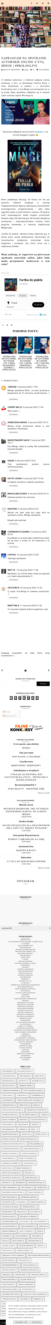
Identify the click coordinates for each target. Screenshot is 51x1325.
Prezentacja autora (25, 1002)
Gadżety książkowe (25, 969)
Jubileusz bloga (25, 973)
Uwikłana (5, 1274)
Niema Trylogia (30, 1178)
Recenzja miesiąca (25, 1012)
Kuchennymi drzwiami (10, 1148)
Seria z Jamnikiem (25, 1231)
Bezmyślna (23, 1081)
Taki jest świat (26, 753)
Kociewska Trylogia (9, 1134)
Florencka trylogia (9, 1114)
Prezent (25, 1000)
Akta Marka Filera (24, 1071)
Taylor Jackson (7, 1260)
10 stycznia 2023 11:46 (27, 570)
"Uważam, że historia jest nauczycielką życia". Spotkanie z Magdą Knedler (26, 777)
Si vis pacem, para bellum (26, 744)
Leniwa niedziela (8, 1158)
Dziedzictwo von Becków (36, 1110)
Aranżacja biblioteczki (25, 949)
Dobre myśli (23, 1105)
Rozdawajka (25, 1020)
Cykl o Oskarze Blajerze (33, 1090)
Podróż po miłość (36, 1202)
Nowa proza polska (35, 1182)
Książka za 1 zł (25, 981)
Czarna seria (7, 1095)
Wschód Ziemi (27, 1289)
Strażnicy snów (8, 1245)
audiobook (25, 1055)
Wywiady (25, 1050)
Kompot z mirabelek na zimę (26, 839)
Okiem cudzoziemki (9, 1187)
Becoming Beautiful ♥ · (26, 785)
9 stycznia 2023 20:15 (38, 494)
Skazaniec (5, 1236)
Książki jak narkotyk (17, 520)
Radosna (12, 509)
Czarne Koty (21, 1095)
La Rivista (25, 983)
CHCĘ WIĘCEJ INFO (21, 1322)
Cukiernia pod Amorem (10, 1090)
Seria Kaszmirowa (27, 1226)
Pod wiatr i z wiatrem (26, 756)
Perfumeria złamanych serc (12, 1192)
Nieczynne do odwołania (11, 1178)
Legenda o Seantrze (9, 1153)
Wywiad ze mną (25, 1048)
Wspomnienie (25, 1044)
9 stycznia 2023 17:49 (27, 387)
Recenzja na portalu (25, 1016)
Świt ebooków (25, 1057)
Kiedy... (33, 1129)
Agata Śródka (7, 1071)
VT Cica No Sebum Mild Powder (26, 861)
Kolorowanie (25, 977)
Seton (39, 1231)
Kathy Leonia (15, 478)
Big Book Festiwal (25, 953)
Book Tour (25, 957)
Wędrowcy (37, 1299)
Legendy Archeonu (28, 1153)
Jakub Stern (22, 1124)
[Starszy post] (49, 670)
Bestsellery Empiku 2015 (25, 951)
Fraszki (25, 967)
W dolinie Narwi (20, 1274)
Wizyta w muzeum (25, 1042)
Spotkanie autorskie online (25, 1030)
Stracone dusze (33, 1241)
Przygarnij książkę (25, 1008)
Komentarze (10, 716)
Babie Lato (38, 1076)
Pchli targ (25, 996)
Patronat (25, 994)
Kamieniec (22, 1129)
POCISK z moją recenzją (25, 993)
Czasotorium (7, 1100)
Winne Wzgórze (7, 1284)
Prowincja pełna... (29, 1207)
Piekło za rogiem (34, 1192)
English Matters (25, 961)
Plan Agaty (6, 1202)
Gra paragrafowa (25, 971)
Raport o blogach (25, 1010)
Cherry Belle (15, 407)
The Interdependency (9, 1265)
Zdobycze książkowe (25, 1053)
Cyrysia (12, 555)
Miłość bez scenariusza (10, 1173)
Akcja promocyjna (25, 945)
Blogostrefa (25, 955)
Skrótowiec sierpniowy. (26, 765)
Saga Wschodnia (39, 1221)
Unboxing (25, 1034)
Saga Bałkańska (8, 1221)
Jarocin (34, 1124)
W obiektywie (25, 1036)
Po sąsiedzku (20, 1202)
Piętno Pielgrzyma (8, 1197)
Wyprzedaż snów (8, 1299)
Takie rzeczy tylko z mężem (12, 1255)
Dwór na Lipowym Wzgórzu (11, 1110)
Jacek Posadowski (37, 1119)
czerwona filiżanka (19, 532)
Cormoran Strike (25, 1085)
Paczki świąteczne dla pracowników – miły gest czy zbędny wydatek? (26, 826)
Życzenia (25, 1059)
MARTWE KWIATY (26, 850)
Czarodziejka (36, 1095)
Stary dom (35, 1236)
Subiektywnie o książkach (26, 770)
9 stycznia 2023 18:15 (38, 422)
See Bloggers (25, 1024)
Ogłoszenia (44, 70)
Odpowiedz (13, 399)
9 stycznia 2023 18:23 (25, 461)
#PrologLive (25, 939)
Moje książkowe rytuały (25, 989)
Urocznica (13, 588)
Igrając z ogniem (8, 1119)
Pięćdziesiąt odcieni (28, 1197)
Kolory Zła (26, 1134)
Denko (26, 747)
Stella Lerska (17, 1241)
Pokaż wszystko (44, 793)
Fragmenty (25, 965)
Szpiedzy (40, 1245)
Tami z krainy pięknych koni (38, 1255)
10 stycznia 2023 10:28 (28, 555)
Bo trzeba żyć (37, 1081)
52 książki (25, 943)
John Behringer (7, 1129)
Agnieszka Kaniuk (17, 422)
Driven (35, 1105)
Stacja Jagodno (20, 1236)
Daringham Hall (8, 1105)
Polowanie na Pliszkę (9, 1207)
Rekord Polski (25, 1018)
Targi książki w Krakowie (25, 1032)
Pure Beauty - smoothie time (26, 788)
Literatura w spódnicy (10, 1163)
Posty (7, 712)
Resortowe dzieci (8, 1216)
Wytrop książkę (25, 1046)
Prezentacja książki (25, 1004)
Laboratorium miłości (31, 1148)
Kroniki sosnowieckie (27, 1139)
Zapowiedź (25, 1051)
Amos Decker (24, 1076)
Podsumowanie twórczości (25, 998)
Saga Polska (23, 1221)
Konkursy (25, 979)
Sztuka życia (6, 1250)
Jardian (12, 387)
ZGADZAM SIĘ (36, 1322)
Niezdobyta (6, 1182)
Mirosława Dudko (17, 494)
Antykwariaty (25, 947)
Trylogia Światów (8, 1270)
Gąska (11, 461)
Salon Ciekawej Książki (25, 1022)
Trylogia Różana (29, 1265)
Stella (4, 1241)
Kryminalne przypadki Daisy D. (13, 1144)
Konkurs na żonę (8, 1139)
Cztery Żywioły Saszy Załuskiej (28, 1100)
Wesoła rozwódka (8, 1279)
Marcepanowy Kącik (19, 440)
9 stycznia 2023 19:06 (33, 478)
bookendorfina (26, 846)
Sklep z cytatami (25, 1026)
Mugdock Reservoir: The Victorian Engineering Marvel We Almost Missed (26, 811)
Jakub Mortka (7, 1124)
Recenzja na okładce (25, 1014)
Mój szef (28, 1173)
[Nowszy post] (2, 670)
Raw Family (34, 1211)
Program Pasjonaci (26, 1006)
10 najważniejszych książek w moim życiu (25, 941)
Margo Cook (6, 1168)
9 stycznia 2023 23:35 (28, 509)
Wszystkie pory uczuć (10, 1294)
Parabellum (41, 1187)
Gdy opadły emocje (29, 1114)
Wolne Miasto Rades (9, 1289)
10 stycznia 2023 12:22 (31, 588)
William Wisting (26, 1279)
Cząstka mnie (26, 762)
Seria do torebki (8, 1231)
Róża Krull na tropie (27, 1216)
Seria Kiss (42, 1226)
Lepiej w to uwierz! (26, 1158)
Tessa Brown (23, 1260)
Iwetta (12, 570)
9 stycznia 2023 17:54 (33, 407)
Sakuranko (26, 857)
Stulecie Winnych (25, 1245)
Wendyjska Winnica (38, 1274)
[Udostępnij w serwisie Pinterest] (12, 325)
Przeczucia (21, 1211)
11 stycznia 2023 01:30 (31, 606)
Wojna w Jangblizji (25, 1284)
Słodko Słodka (26, 821)
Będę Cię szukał (7, 1085)
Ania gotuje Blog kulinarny (26, 835)
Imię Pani (23, 1119)
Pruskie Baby (7, 1211)
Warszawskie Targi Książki (25, 1040)
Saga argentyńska (8, 1226)
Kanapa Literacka (25, 975)
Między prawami (22, 1168)
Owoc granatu (26, 1187)
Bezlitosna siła (7, 1081)
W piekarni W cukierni (25, 1038)
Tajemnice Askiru (23, 1250)
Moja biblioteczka (25, 987)
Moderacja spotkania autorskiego (25, 985)
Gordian (44, 1114)
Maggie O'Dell (29, 1163)
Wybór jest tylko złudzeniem (34, 1294)
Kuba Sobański (35, 1144)
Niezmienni (19, 1182)
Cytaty (25, 959)
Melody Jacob (26, 805)
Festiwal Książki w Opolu (25, 963)
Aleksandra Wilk (8, 1076)
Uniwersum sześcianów (28, 1270)
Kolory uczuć (40, 1134)
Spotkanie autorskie (25, 1028)
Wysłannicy (24, 1299)
